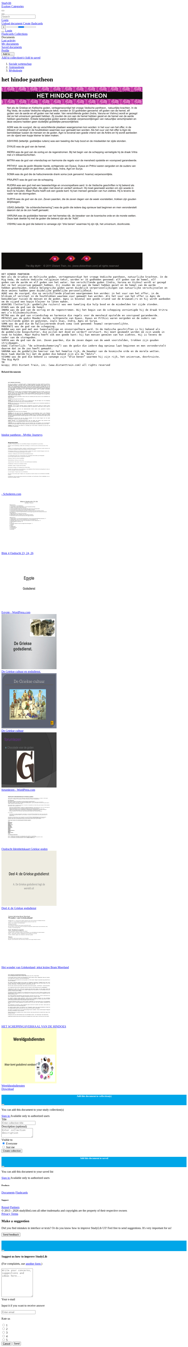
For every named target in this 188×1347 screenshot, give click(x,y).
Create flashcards (33, 23)
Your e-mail (8, 1299)
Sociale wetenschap (20, 63)
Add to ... (8, 54)
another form (33, 1263)
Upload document (12, 23)
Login (4, 20)
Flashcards (8, 33)
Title (4, 1119)
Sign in (5, 1116)
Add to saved (32, 57)
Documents (8, 1192)
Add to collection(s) (13, 57)
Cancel (6, 1343)
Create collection (12, 1150)
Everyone (11, 1143)
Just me (10, 1147)
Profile (5, 50)
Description (14, 1126)
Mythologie (15, 70)
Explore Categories (12, 6)
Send (16, 1343)
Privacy (6, 1213)
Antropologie (16, 67)
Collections (21, 33)
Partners (14, 1207)
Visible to (6, 1139)
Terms (14, 1213)
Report (5, 1207)
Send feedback (11, 1234)
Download (7, 1088)
